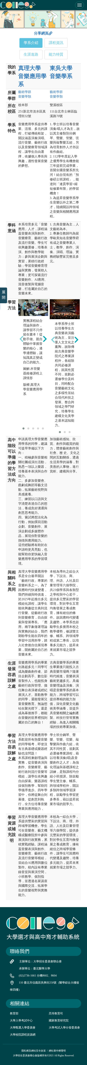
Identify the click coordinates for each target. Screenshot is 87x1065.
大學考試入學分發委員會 (64, 1027)
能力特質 (56, 54)
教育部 (14, 1013)
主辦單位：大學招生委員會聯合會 (40, 961)
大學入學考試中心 (21, 1020)
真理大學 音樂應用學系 (32, 76)
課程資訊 (56, 43)
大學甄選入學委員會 (22, 1027)
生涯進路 (31, 54)
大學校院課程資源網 (22, 1034)
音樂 (24, 96)
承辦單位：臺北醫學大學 (34, 968)
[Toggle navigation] (79, 5)
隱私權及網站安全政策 (33, 1050)
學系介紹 (31, 43)
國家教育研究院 (59, 1020)
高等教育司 (56, 1013)
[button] (23, 428)
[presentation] (21, 339)
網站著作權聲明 (57, 1050)
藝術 (24, 92)
